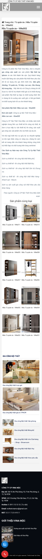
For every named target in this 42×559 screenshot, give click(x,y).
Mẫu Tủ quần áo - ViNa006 (31, 280)
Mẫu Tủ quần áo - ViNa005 (11, 308)
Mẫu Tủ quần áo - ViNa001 (31, 335)
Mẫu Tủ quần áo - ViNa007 (11, 280)
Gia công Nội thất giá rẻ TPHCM (14, 412)
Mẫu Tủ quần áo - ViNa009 (11, 252)
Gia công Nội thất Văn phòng (25, 421)
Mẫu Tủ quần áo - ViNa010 (31, 225)
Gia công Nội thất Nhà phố (24, 430)
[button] (38, 6)
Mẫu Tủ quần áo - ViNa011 (11, 225)
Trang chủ (8, 22)
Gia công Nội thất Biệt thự (24, 448)
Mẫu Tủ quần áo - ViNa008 (31, 252)
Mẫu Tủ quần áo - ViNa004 (31, 308)
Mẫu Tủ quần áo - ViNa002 (14, 28)
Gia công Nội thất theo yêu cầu (26, 458)
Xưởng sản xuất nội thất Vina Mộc (25, 528)
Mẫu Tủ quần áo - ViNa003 (11, 335)
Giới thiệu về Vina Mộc (21, 535)
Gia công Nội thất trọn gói (12, 385)
